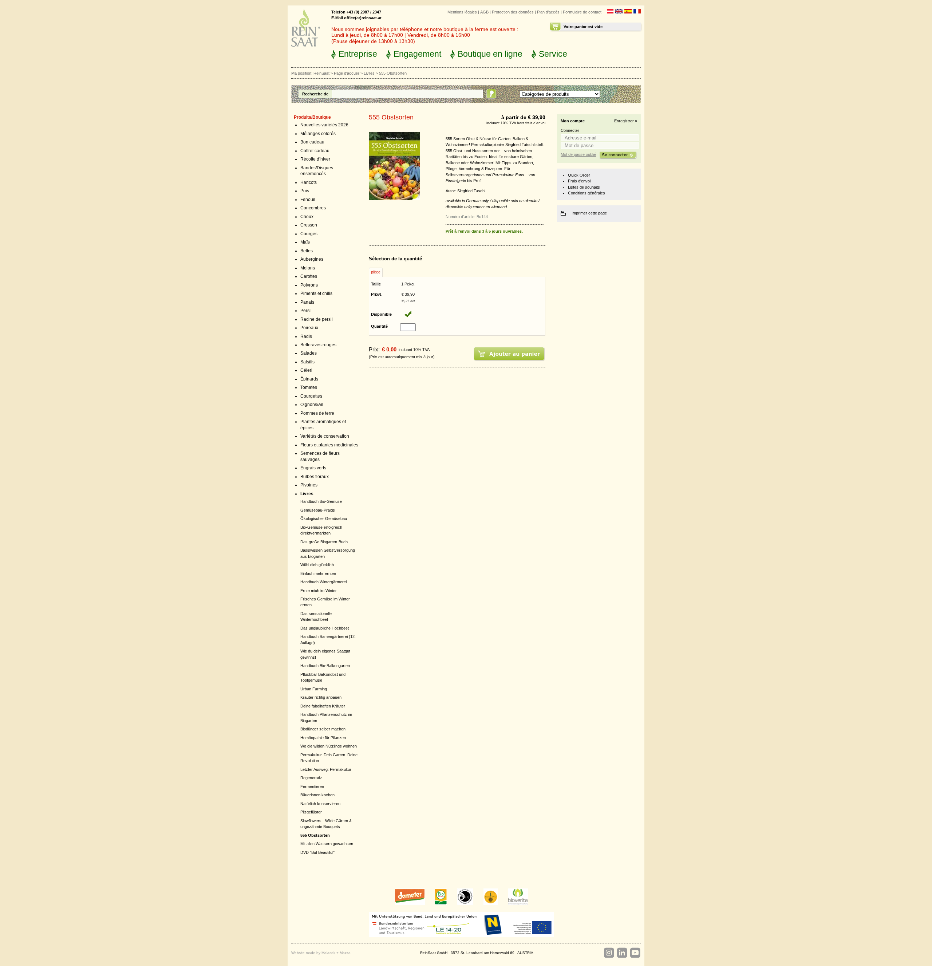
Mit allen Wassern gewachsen (326, 843)
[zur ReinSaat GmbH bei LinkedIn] (622, 953)
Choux (306, 216)
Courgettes (311, 396)
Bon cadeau (312, 142)
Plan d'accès (548, 12)
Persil (306, 310)
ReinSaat (321, 73)
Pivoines (308, 485)
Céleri (306, 370)
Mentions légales (462, 12)
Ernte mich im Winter (318, 590)
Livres (369, 73)
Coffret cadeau (314, 150)
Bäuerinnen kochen (317, 795)
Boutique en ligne (490, 54)
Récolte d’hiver (315, 159)
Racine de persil (316, 319)
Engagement (417, 54)
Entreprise (358, 54)
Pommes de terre (317, 413)
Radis (306, 336)
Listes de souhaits (584, 187)
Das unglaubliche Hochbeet (324, 628)
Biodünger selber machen (322, 729)
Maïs (305, 242)
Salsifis (307, 361)
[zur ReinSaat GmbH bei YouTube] (635, 953)
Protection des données (513, 12)
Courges (308, 233)
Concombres (313, 207)
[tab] (376, 272)
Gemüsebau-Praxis (317, 510)
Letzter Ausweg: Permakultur (325, 769)
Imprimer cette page (589, 213)
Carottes (308, 276)
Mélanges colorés (318, 133)
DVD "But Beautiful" (317, 852)
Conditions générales (586, 193)
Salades (308, 353)
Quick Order (579, 175)
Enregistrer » (625, 121)
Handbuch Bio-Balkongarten (325, 665)
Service (553, 54)
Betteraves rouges (318, 344)
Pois (304, 190)
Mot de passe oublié (578, 154)
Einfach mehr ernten (318, 573)
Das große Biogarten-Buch (324, 542)
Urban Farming (313, 689)
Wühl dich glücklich (317, 565)
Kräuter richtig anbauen (320, 697)
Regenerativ (311, 778)
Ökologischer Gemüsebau (323, 518)
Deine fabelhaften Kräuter (322, 706)
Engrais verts (313, 467)
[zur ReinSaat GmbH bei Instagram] (609, 953)
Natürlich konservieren (320, 803)
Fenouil (307, 199)
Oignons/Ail (311, 404)
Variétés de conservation (324, 436)
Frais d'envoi (579, 181)
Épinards (309, 379)
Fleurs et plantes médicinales (329, 444)
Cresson (308, 225)
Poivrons (309, 285)
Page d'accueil (346, 73)
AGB (484, 12)
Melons (307, 268)
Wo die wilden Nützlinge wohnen (328, 746)
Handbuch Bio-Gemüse (321, 501)
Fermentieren (312, 786)
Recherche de (315, 94)
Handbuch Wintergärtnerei (323, 582)
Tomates (308, 387)
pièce (375, 272)
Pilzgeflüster (311, 812)
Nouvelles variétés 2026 (324, 124)
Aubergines (311, 259)
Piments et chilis (316, 293)
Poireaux (309, 327)
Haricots (308, 182)
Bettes (306, 250)
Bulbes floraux (314, 476)
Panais (307, 302)
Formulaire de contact (582, 12)
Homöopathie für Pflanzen (323, 738)
